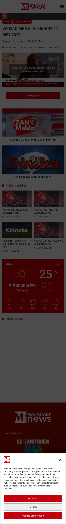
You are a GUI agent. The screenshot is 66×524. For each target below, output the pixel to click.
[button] (60, 460)
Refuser (33, 507)
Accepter (33, 498)
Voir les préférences (33, 515)
